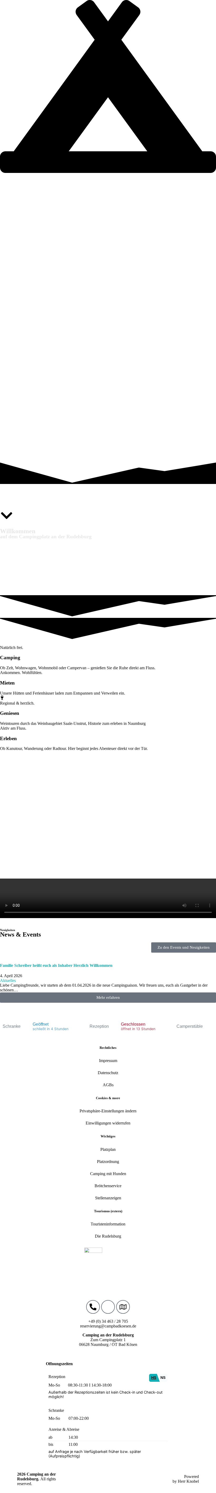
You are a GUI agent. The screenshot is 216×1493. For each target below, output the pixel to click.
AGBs (108, 1085)
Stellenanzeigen (108, 1198)
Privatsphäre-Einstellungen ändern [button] (108, 1111)
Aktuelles (8, 980)
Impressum (108, 1060)
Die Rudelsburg (108, 1236)
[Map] (123, 1307)
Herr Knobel (188, 1481)
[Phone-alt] (93, 1307)
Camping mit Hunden (108, 1173)
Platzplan (108, 1149)
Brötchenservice (108, 1186)
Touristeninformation (108, 1224)
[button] (108, 997)
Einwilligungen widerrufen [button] (108, 1123)
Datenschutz (108, 1072)
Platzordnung (108, 1161)
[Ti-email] (108, 1307)
